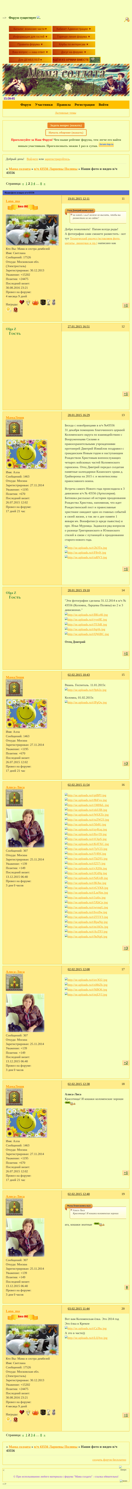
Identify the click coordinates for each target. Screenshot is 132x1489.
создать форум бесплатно (109, 1459)
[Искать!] (127, 19)
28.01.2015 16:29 (79, 415)
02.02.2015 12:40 (79, 1194)
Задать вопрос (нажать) (66, 125)
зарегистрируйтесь (57, 159)
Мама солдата (20, 169)
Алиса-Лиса (15, 787)
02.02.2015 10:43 (79, 674)
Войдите (32, 159)
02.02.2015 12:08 (79, 969)
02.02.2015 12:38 (79, 1084)
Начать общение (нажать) (66, 132)
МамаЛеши (15, 417)
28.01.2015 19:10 (79, 590)
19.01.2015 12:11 (79, 198)
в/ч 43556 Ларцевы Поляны (56, 169)
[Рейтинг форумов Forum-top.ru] (106, 146)
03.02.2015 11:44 (79, 1308)
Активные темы (65, 112)
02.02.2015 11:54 (79, 784)
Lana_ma (13, 201)
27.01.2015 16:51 (79, 326)
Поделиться (66, 200)
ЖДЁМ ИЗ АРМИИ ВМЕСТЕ (71, 59)
